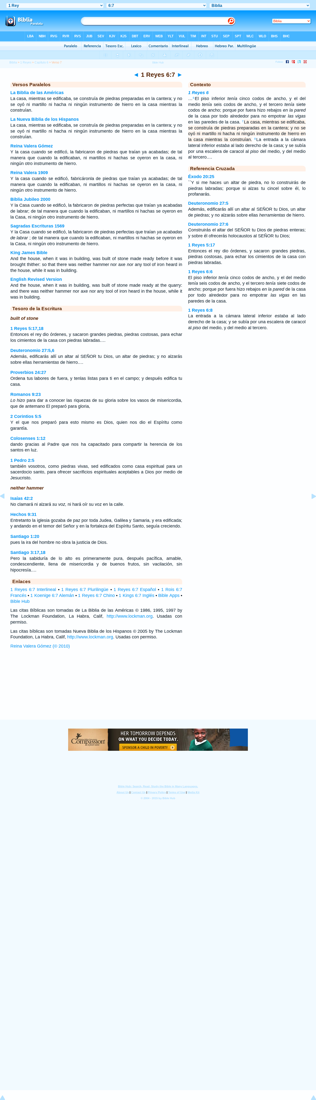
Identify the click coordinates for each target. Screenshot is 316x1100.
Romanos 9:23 (25, 394)
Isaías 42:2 (21, 498)
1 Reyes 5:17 (201, 245)
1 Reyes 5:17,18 (26, 328)
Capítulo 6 (41, 62)
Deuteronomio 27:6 (208, 224)
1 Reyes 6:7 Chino (96, 595)
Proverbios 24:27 (28, 372)
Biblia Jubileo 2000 (30, 199)
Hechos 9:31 (23, 514)
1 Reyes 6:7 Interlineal (33, 589)
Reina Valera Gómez (31, 145)
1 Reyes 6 (198, 92)
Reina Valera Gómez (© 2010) (40, 646)
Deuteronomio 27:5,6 (32, 350)
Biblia (13, 62)
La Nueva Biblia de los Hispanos (44, 119)
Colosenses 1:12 (27, 438)
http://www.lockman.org (130, 616)
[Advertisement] (158, 689)
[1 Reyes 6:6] (6, 507)
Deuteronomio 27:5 (208, 203)
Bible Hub (20, 601)
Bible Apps (168, 595)
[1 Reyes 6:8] (310, 507)
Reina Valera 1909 (29, 172)
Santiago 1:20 (24, 536)
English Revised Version (36, 279)
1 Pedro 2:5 (22, 460)
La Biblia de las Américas (37, 92)
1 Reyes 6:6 (200, 271)
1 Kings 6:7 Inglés (136, 595)
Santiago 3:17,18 (27, 552)
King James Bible (28, 252)
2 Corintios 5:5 (25, 416)
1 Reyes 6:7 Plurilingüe (85, 589)
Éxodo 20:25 (201, 176)
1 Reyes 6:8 (200, 310)
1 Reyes (25, 62)
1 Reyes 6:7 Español (135, 589)
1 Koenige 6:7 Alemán (52, 595)
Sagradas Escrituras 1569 (37, 226)
